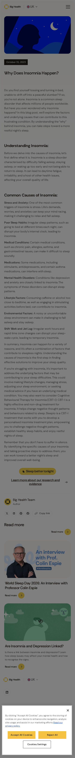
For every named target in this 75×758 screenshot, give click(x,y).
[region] (37, 730)
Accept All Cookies (21, 734)
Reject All (52, 734)
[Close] (68, 710)
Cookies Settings (37, 744)
